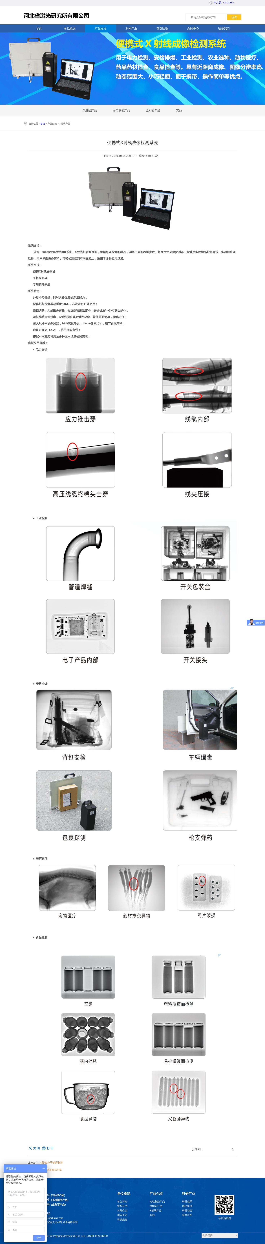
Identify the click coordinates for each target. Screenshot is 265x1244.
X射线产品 (90, 110)
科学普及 (187, 1215)
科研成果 (187, 1201)
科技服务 (122, 1219)
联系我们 (224, 28)
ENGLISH (228, 2)
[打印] (48, 1147)
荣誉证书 (122, 1206)
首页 (39, 28)
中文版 (217, 2)
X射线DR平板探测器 (51, 1162)
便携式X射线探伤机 (51, 1169)
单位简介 (122, 1201)
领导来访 (122, 1215)
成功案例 (187, 1206)
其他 (179, 110)
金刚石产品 (153, 110)
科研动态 (187, 1210)
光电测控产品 (121, 110)
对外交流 (122, 1210)
